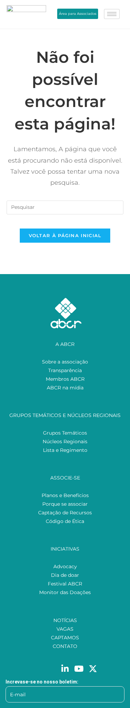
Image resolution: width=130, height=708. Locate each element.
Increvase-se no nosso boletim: (42, 682)
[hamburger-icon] (112, 14)
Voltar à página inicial (65, 235)
